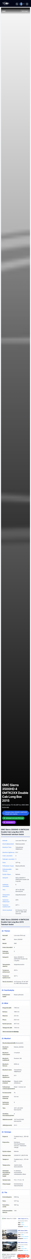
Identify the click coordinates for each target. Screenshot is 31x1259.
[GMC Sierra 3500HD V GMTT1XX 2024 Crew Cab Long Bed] (9, 1234)
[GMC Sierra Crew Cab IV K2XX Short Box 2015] (9, 1246)
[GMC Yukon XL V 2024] (9, 1222)
